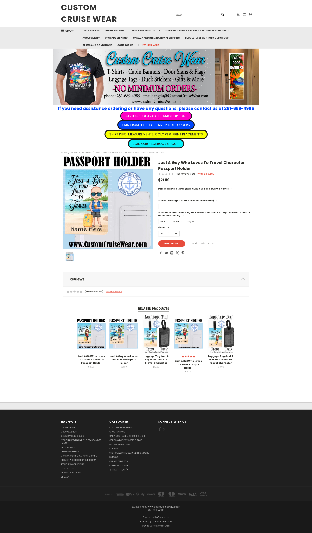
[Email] (166, 252)
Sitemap (65, 477)
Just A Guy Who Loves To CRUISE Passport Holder (124, 360)
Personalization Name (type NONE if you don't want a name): (195, 188)
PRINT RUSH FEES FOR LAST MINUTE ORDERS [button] (156, 125)
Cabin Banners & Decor (145, 30)
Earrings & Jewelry (119, 465)
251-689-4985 (150, 45)
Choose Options (91, 336)
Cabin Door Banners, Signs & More (127, 436)
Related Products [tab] (153, 308)
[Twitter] (177, 252)
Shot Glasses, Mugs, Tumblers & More (129, 452)
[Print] (171, 252)
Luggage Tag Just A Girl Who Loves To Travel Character (220, 360)
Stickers (114, 448)
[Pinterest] (182, 252)
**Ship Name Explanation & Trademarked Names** (197, 30)
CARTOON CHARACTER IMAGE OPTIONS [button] (156, 116)
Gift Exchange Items (119, 444)
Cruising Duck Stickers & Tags (125, 440)
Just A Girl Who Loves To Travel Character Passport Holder (91, 360)
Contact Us (125, 45)
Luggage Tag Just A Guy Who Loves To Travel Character (156, 360)
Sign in (64, 472)
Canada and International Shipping (156, 37)
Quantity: (163, 227)
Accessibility (91, 37)
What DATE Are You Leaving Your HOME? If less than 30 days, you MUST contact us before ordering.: (204, 214)
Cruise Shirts (91, 30)
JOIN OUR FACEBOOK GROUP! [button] (156, 143)
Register (76, 472)
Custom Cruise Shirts (121, 427)
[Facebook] (160, 252)
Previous (303, 523)
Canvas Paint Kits (118, 461)
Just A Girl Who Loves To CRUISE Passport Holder (188, 364)
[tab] (156, 279)
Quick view (91, 330)
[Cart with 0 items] (250, 14)
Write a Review (205, 174)
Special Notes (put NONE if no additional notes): (187, 200)
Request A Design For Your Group (206, 37)
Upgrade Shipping (116, 37)
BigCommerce (162, 517)
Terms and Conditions (97, 45)
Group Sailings (114, 30)
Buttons (113, 457)
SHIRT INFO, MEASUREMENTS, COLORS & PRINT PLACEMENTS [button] (156, 134)
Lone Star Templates (162, 521)
